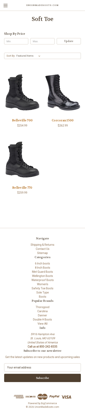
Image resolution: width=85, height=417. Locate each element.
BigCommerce (49, 403)
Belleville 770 (22, 188)
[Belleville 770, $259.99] (22, 160)
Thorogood (42, 307)
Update (68, 41)
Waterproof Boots (42, 280)
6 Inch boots (42, 263)
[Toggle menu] (5, 5)
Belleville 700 (22, 120)
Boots (42, 296)
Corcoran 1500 (63, 120)
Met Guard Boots (42, 271)
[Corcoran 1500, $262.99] (62, 92)
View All (42, 323)
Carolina (42, 311)
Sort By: (11, 55)
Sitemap (42, 253)
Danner (42, 315)
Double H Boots (42, 319)
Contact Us (42, 248)
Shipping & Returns (42, 244)
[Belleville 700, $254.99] (22, 92)
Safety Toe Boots (42, 288)
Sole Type (42, 292)
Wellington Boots (42, 275)
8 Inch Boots (42, 267)
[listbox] (29, 56)
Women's (42, 284)
